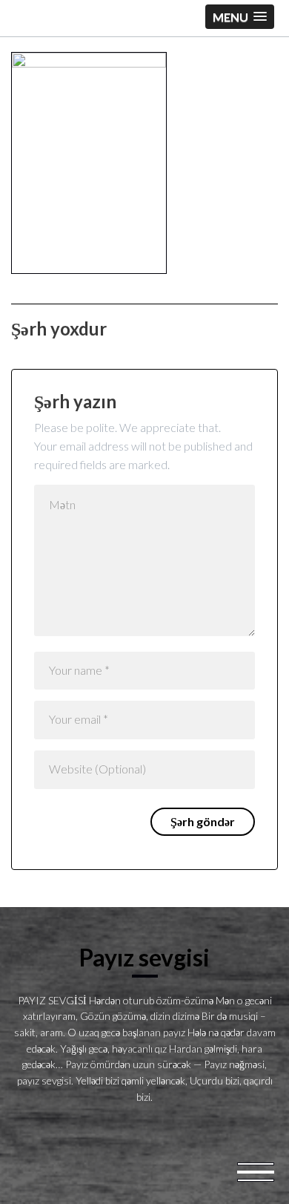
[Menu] (255, 1170)
